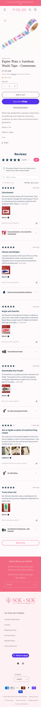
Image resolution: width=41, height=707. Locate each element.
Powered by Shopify (20, 696)
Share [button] (6, 142)
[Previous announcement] (4, 3)
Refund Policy (9, 640)
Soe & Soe (11, 696)
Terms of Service (10, 646)
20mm (3, 137)
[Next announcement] (36, 3)
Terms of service (21, 700)
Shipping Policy (10, 630)
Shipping (13, 74)
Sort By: (27, 182)
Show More (24, 204)
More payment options (20, 107)
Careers (7, 625)
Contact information (21, 704)
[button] (4, 9)
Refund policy (33, 696)
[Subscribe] (34, 584)
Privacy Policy (9, 635)
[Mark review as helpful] (36, 223)
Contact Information (12, 619)
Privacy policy (9, 700)
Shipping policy (33, 700)
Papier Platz (6, 58)
